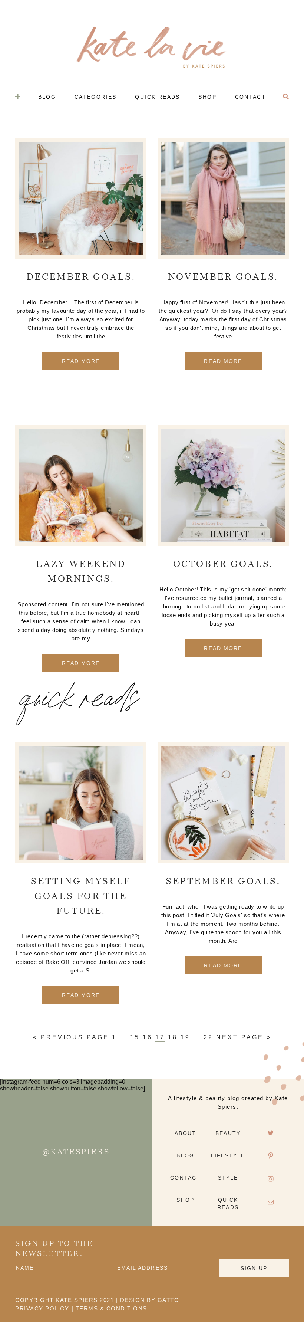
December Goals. (81, 277)
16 (147, 1037)
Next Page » (243, 1037)
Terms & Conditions (111, 1308)
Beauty (228, 1133)
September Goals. (223, 881)
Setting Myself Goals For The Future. (80, 896)
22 (208, 1037)
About (185, 1133)
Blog (185, 1155)
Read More (81, 361)
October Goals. (223, 564)
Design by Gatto (149, 1300)
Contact (185, 1178)
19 (185, 1037)
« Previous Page (71, 1037)
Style (228, 1178)
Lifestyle (228, 1155)
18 (173, 1037)
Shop (185, 1200)
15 (135, 1037)
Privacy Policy (42, 1308)
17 (160, 1037)
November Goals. (223, 277)
